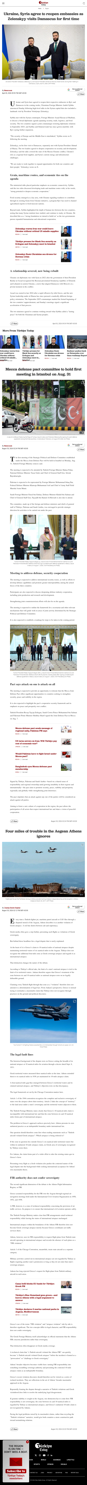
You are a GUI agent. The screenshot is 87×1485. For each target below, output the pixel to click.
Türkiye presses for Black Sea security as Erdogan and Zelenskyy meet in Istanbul (35, 242)
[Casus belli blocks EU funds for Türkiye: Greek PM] (66, 1284)
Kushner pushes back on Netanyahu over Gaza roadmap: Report (77, 353)
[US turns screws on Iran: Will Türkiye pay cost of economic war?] (66, 741)
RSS (66, 1472)
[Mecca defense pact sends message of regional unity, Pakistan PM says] (66, 729)
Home (39, 8)
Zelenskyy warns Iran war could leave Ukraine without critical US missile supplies (37, 229)
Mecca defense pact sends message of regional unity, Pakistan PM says (33, 729)
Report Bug (75, 1472)
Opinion (17, 746)
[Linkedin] (51, 1455)
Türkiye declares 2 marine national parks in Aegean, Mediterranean (37, 1310)
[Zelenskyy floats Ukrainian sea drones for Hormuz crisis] (66, 256)
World (17, 772)
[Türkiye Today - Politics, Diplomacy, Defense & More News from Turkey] (43, 3)
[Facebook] (48, 1455)
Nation (17, 247)
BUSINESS (57, 1459)
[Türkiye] (66, 1297)
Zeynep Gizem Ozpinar (12, 908)
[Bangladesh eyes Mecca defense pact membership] (66, 767)
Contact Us (33, 1472)
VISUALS (64, 1464)
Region (47, 8)
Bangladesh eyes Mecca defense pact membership (33, 767)
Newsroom (8, 90)
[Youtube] (44, 1455)
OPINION (50, 1464)
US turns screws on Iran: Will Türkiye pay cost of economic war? (36, 742)
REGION (30, 1459)
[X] (36, 1455)
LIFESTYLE (70, 1459)
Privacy (49, 1472)
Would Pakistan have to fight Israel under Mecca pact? (36, 755)
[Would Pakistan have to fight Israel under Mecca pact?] (66, 754)
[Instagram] (40, 1455)
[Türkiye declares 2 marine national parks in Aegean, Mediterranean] (66, 1310)
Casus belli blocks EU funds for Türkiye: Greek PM (35, 1284)
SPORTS (37, 1464)
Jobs (42, 1472)
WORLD (43, 1459)
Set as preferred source (77, 89)
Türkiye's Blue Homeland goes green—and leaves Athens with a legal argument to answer (36, 1298)
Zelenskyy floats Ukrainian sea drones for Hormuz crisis (36, 255)
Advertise (58, 1472)
